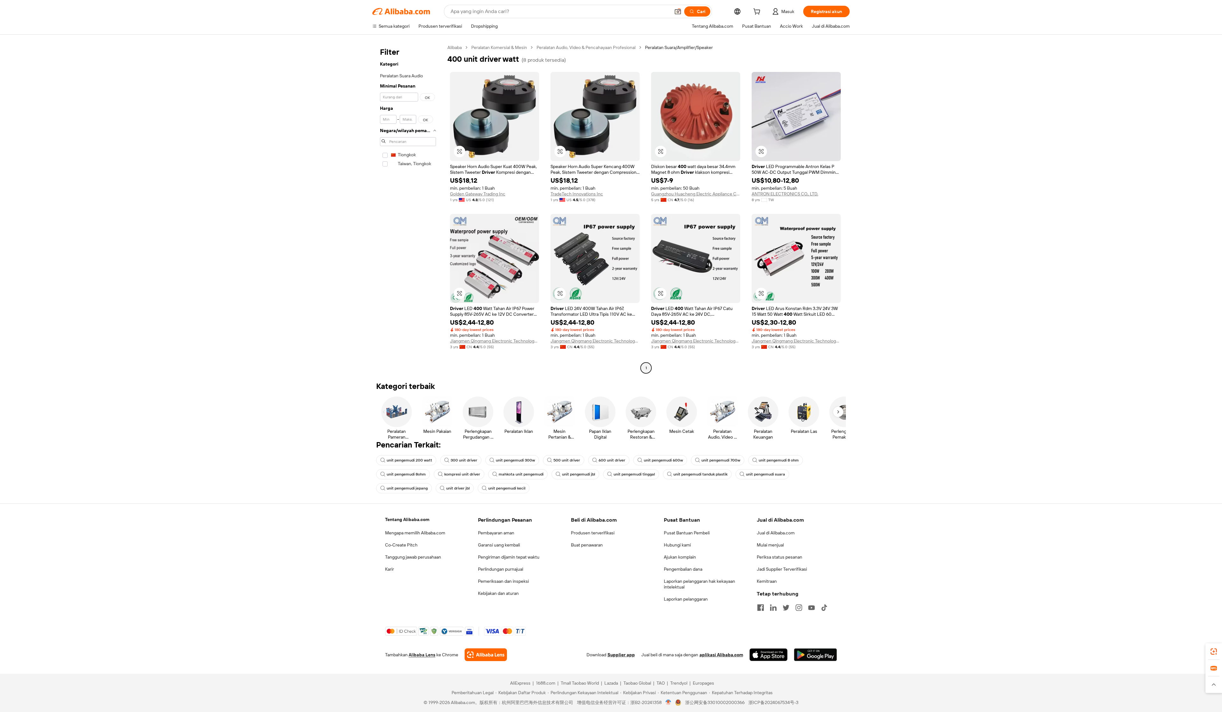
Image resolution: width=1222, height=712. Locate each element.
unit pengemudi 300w (515, 460)
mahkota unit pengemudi (521, 474)
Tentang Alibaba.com (407, 519)
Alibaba (454, 47)
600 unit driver (612, 460)
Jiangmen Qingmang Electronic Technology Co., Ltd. (494, 340)
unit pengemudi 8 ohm (779, 460)
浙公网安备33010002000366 (715, 702)
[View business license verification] (668, 702)
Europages (703, 683)
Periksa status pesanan (779, 557)
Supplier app (621, 654)
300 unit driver (464, 460)
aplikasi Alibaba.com (721, 654)
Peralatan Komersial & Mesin (499, 47)
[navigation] (408, 208)
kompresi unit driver (462, 474)
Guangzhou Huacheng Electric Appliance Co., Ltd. (695, 193)
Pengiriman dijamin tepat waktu (508, 557)
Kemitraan (767, 581)
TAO (661, 683)
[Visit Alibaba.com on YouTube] (811, 607)
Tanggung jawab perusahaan (413, 557)
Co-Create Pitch (401, 544)
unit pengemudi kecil (506, 488)
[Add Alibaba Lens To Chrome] (486, 654)
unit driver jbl (458, 488)
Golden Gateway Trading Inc (477, 193)
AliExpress (520, 683)
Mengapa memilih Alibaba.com (415, 532)
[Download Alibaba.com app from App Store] (768, 654)
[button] (678, 11)
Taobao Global (637, 683)
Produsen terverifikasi (593, 532)
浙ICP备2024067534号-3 (773, 702)
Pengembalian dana (683, 569)
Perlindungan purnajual (500, 569)
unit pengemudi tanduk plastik (700, 474)
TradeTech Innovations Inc (577, 193)
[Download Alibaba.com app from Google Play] (815, 654)
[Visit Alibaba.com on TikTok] (824, 607)
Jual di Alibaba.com (776, 532)
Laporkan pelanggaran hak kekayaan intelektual (699, 584)
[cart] (758, 12)
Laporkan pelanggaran (686, 599)
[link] (1213, 651)
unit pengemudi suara (765, 474)
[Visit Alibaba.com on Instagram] (799, 607)
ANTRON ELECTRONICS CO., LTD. (785, 193)
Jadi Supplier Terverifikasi (782, 569)
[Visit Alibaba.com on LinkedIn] (773, 607)
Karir (389, 569)
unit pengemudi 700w (720, 460)
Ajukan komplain (680, 557)
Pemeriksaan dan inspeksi (503, 581)
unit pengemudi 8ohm (406, 474)
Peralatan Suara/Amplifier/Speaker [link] (679, 47)
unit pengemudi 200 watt (409, 460)
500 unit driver (566, 460)
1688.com (545, 683)
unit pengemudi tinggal (634, 474)
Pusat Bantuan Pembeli (687, 532)
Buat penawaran (587, 544)
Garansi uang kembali (499, 544)
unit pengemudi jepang (407, 488)
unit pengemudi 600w (663, 460)
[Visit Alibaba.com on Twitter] (786, 607)
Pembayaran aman (496, 532)
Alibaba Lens (422, 654)
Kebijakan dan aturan (498, 593)
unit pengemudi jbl (578, 474)
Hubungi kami (677, 544)
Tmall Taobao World (580, 683)
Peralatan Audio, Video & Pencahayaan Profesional (586, 47)
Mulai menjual (770, 544)
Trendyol (678, 683)
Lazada (611, 683)
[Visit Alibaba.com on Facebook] (760, 607)
